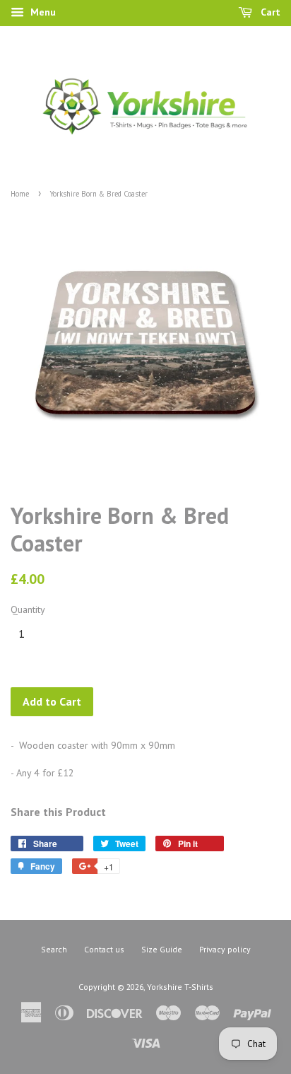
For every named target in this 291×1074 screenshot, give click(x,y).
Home (20, 194)
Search (54, 949)
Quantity (28, 609)
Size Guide (161, 949)
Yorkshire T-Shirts (180, 986)
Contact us (104, 949)
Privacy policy (225, 949)
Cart (269, 12)
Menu (42, 12)
